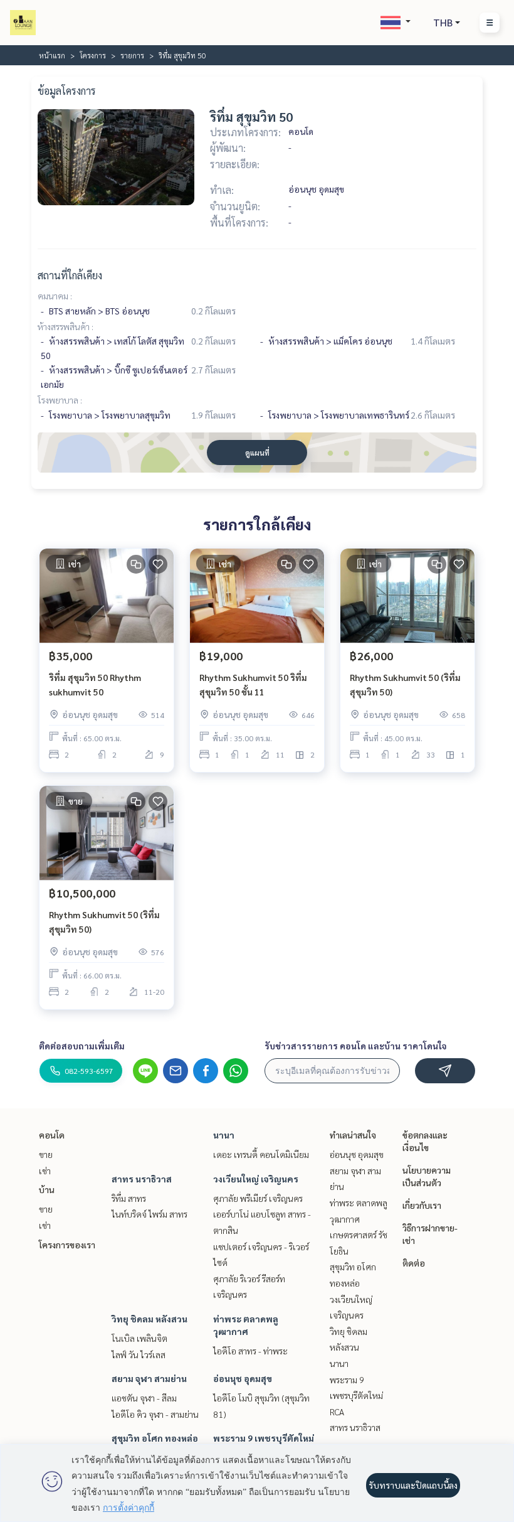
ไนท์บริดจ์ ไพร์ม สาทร (149, 1213)
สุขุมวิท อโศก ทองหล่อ (155, 1438)
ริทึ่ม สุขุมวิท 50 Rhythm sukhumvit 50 (95, 684)
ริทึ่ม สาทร (129, 1198)
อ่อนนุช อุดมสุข (242, 1378)
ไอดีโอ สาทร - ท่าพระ (250, 1350)
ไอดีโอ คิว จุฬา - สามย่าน (155, 1414)
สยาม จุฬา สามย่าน (149, 1378)
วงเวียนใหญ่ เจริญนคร (255, 1178)
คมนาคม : (55, 295)
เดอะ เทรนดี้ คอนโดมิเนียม (261, 1154)
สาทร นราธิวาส (142, 1178)
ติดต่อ (413, 1262)
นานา (223, 1134)
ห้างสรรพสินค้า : (65, 326)
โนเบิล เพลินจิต (139, 1338)
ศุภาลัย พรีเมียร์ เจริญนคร (258, 1198)
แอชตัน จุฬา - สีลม (144, 1397)
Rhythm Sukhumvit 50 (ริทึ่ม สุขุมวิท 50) (405, 684)
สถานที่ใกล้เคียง (70, 275)
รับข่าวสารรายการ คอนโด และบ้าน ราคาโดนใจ (356, 1045)
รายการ (132, 55)
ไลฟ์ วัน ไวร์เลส (138, 1354)
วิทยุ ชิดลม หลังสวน (149, 1318)
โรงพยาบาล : (60, 399)
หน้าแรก (52, 55)
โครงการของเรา (67, 1244)
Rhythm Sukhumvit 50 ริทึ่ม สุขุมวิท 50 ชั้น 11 (253, 684)
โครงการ (93, 55)
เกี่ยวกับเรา (421, 1205)
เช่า (45, 1170)
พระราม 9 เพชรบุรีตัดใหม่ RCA (356, 1395)
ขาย (46, 1154)
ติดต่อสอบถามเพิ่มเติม (82, 1045)
